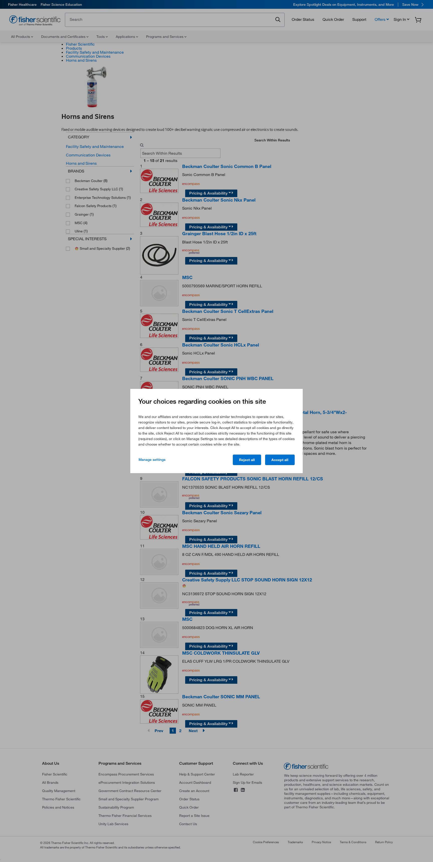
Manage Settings (152, 459)
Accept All (279, 460)
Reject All (247, 460)
